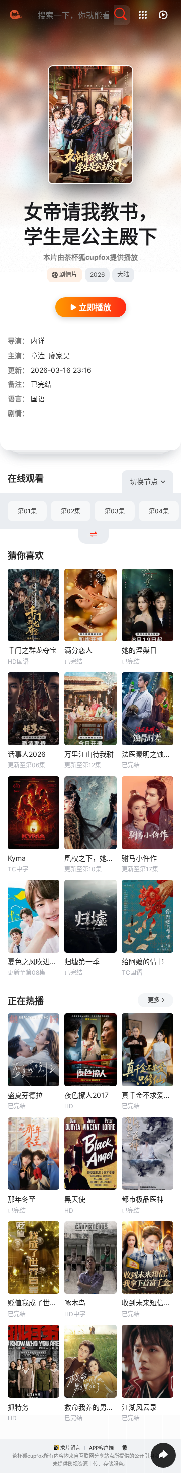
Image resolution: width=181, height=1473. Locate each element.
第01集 (27, 511)
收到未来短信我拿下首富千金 (147, 1302)
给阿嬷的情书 (143, 961)
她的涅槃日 (139, 650)
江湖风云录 (139, 1406)
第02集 (70, 511)
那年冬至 (22, 1199)
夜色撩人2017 (86, 1095)
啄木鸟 (74, 1302)
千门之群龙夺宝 (32, 650)
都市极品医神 (143, 1199)
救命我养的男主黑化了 (90, 1406)
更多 (154, 1000)
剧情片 (68, 274)
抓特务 (18, 1406)
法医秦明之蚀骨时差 (147, 754)
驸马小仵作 (139, 858)
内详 (38, 340)
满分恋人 (78, 650)
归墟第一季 (82, 961)
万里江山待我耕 (89, 754)
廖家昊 (59, 355)
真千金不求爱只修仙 (147, 1095)
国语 (38, 398)
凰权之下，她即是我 (90, 858)
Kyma (17, 858)
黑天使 (74, 1199)
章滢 (38, 355)
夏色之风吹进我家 (33, 961)
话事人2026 (27, 754)
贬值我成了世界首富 (33, 1302)
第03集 (115, 511)
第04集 (159, 511)
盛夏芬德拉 (25, 1095)
